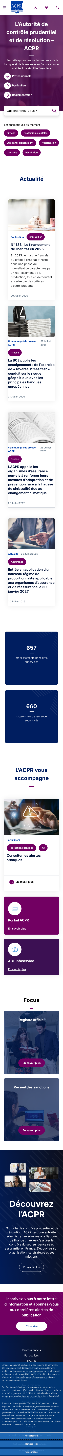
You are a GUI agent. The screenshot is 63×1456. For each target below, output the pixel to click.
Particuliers (31, 1355)
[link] (17, 76)
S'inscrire (31, 1326)
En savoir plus (17, 928)
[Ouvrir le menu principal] (4, 7)
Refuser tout (31, 1444)
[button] (57, 7)
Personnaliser (31, 1452)
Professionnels (31, 1350)
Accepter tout (31, 1435)
